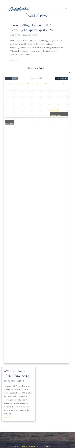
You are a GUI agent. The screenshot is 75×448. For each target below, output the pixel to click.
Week (62, 78)
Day (66, 78)
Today (15, 78)
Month (57, 78)
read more (14, 60)
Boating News (30, 35)
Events (20, 381)
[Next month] (10, 78)
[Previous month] (7, 78)
